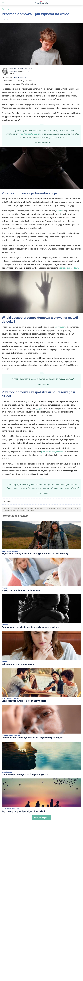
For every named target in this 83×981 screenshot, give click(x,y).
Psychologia (6, 9)
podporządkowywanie (31, 134)
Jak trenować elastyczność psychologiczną (25, 774)
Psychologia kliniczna (11, 735)
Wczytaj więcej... (41, 817)
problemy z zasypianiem (52, 452)
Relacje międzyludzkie (10, 698)
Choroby (5, 661)
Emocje (5, 625)
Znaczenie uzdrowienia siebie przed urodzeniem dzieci (30, 627)
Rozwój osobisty (8, 772)
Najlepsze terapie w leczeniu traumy (21, 590)
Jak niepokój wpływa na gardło (18, 664)
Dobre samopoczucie (10, 551)
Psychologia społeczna (11, 809)
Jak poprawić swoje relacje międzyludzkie (24, 701)
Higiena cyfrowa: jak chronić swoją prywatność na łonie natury (35, 553)
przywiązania (60, 327)
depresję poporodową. (69, 268)
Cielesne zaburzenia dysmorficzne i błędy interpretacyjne (32, 737)
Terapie (5, 588)
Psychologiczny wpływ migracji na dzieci (23, 811)
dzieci (59, 211)
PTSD (38, 408)
